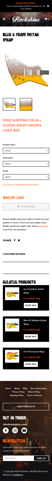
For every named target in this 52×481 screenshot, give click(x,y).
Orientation (8, 158)
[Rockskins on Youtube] (24, 430)
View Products (26, 406)
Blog (25, 388)
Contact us (43, 226)
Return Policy (34, 392)
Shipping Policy (17, 395)
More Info (30, 305)
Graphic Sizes (9, 144)
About (17, 388)
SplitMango (18, 475)
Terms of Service (34, 395)
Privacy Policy (18, 392)
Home (8, 388)
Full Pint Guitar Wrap (34, 351)
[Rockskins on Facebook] (6, 430)
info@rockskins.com (14, 424)
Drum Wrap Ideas (39, 388)
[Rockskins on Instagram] (15, 430)
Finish (5, 171)
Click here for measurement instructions (21, 184)
